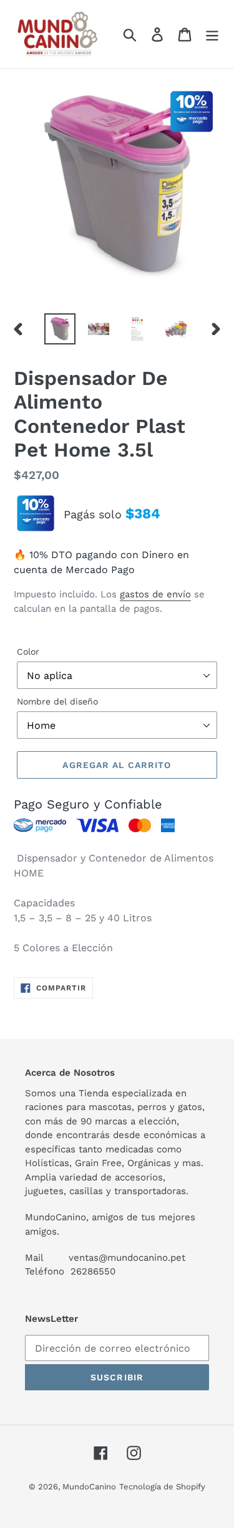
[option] (60, 329)
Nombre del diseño (57, 701)
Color (28, 652)
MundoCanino (89, 1486)
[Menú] (212, 35)
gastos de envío (155, 594)
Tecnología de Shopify (162, 1486)
